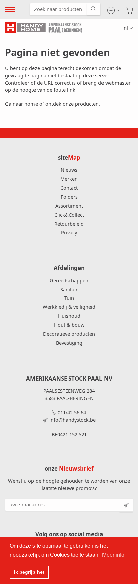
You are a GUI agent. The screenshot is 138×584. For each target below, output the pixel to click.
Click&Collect (69, 214)
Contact (69, 187)
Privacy (69, 232)
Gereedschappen (69, 280)
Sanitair (69, 289)
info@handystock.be (72, 419)
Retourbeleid (69, 223)
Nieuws (69, 169)
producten (87, 103)
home (31, 103)
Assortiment (69, 205)
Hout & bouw (69, 324)
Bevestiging (69, 342)
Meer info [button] (113, 555)
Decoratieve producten (69, 333)
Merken (69, 178)
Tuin (69, 297)
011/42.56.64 (72, 412)
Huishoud (69, 315)
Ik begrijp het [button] (29, 572)
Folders (69, 196)
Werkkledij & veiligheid (69, 306)
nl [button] (126, 27)
